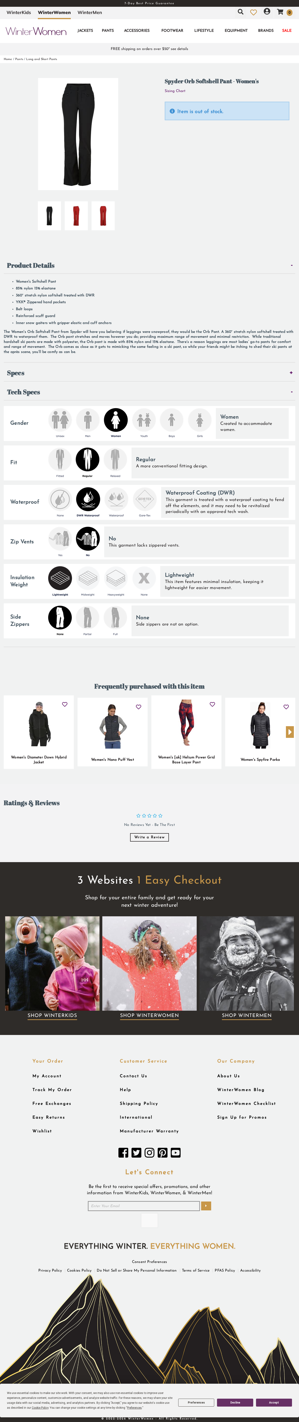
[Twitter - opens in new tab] (136, 1154)
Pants (108, 31)
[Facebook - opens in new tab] (123, 1154)
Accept (274, 1402)
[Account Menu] (267, 12)
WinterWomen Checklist (246, 1104)
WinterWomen (54, 12)
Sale (287, 31)
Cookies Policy (79, 1271)
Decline (235, 1402)
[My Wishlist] (253, 12)
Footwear (172, 31)
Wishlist (42, 1131)
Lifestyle (204, 31)
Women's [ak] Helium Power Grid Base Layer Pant (186, 760)
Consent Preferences (149, 1262)
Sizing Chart (175, 91)
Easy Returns (48, 1118)
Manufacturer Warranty (149, 1131)
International (136, 1118)
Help (125, 1090)
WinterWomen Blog (241, 1090)
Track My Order (52, 1090)
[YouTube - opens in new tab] (176, 1154)
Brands (266, 31)
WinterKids (19, 12)
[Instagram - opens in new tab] (149, 1154)
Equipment (236, 31)
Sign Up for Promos (242, 1118)
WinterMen (90, 12)
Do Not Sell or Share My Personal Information (137, 1271)
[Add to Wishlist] (65, 703)
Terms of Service (196, 1271)
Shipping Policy (139, 1104)
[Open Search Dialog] (240, 12)
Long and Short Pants (41, 59)
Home (8, 59)
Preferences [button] (134, 1407)
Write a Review (149, 837)
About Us (228, 1076)
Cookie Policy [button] (40, 1407)
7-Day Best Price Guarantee (149, 3)
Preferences (196, 1402)
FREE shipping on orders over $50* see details (149, 49)
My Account (47, 1076)
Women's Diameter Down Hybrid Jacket (38, 760)
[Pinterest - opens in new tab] (162, 1154)
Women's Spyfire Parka (260, 760)
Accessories (137, 31)
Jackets (85, 31)
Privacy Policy (50, 1271)
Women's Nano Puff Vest (112, 760)
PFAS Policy (225, 1271)
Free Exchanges (51, 1104)
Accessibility (250, 1271)
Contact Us (133, 1076)
